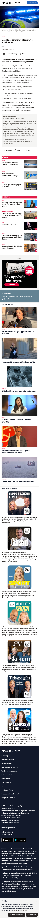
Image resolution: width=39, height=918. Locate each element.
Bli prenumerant (6, 763)
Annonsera (5, 782)
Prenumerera (32, 3)
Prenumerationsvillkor (8, 794)
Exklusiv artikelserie (8, 775)
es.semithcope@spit (8, 299)
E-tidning (4, 756)
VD (2, 786)
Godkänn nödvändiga (16, 914)
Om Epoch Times (7, 790)
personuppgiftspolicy (20, 910)
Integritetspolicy (7, 798)
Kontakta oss (5, 779)
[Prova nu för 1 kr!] (19, 274)
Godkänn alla (32, 914)
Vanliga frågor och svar (9, 771)
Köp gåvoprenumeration (9, 767)
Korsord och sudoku (8, 759)
